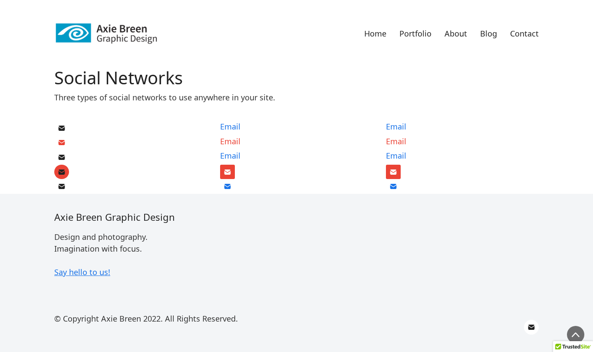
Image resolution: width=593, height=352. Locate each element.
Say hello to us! (82, 272)
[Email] (61, 128)
